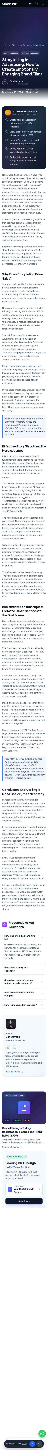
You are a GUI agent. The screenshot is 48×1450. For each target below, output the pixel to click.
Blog (14, 45)
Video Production (25, 45)
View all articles (12, 1072)
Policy (24, 1444)
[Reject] (39, 1444)
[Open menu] (43, 4)
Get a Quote (24, 1201)
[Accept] (32, 1444)
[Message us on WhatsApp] (42, 1433)
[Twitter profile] (8, 1048)
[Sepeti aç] (36, 4)
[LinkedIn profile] (14, 1048)
